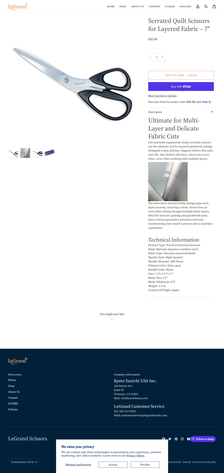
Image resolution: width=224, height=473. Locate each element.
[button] (123, 6)
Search (187, 462)
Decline (145, 464)
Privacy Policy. (136, 455)
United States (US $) (22, 462)
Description (155, 112)
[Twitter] (169, 439)
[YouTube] (188, 439)
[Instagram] (182, 439)
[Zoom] (14, 140)
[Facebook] (163, 439)
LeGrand (170, 462)
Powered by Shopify (204, 462)
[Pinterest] (176, 439)
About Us (14, 392)
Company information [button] (127, 374)
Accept (113, 464)
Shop (11, 386)
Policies (13, 409)
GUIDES (13, 403)
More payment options (162, 96)
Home (12, 380)
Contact (13, 398)
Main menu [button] (14, 374)
